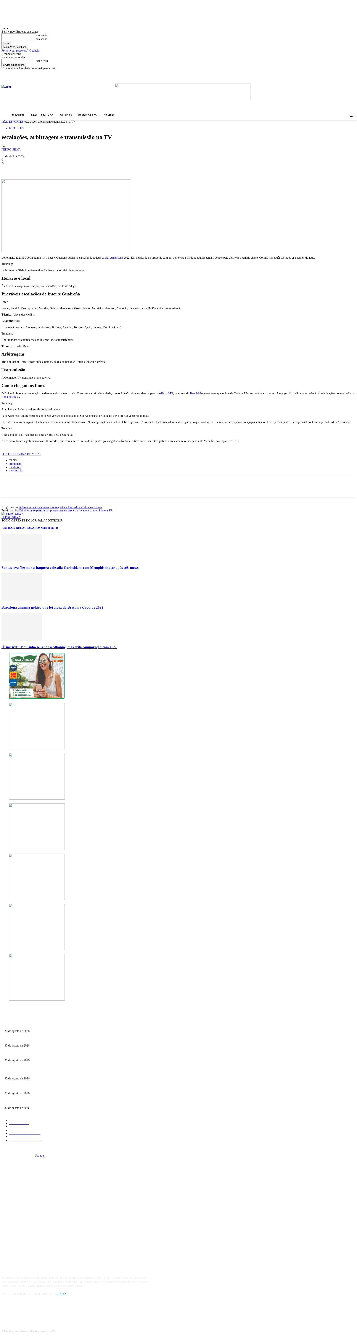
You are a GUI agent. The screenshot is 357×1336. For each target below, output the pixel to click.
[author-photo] (12, 513)
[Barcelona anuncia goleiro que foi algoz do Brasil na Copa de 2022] (21, 600)
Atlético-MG (165, 393)
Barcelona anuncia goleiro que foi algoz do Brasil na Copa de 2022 (52, 607)
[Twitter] (21, 168)
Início (4, 121)
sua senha (41, 39)
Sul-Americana (114, 257)
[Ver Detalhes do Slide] (182, 99)
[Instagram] (15, 1311)
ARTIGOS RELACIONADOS (21, 527)
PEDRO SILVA (11, 149)
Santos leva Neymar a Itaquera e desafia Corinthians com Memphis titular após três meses (70, 567)
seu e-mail (42, 60)
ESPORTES (16, 121)
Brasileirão (196, 393)
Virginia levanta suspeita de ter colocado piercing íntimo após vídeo (40, 1054)
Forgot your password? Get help (20, 50)
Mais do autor (49, 527)
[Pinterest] (34, 168)
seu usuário (42, 35)
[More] (61, 168)
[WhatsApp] (48, 168)
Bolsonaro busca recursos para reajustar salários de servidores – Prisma (60, 507)
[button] (351, 115)
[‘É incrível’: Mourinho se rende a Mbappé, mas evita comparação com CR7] (21, 639)
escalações (15, 467)
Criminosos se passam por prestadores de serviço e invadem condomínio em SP (65, 510)
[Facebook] (278, 73)
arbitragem (15, 463)
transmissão (15, 470)
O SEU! (61, 1294)
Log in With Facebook (14, 47)
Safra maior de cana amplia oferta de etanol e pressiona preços (38, 1024)
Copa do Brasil (10, 396)
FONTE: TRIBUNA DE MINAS (21, 454)
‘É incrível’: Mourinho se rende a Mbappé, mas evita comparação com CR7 (59, 647)
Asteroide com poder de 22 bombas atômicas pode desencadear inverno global (45, 1039)
